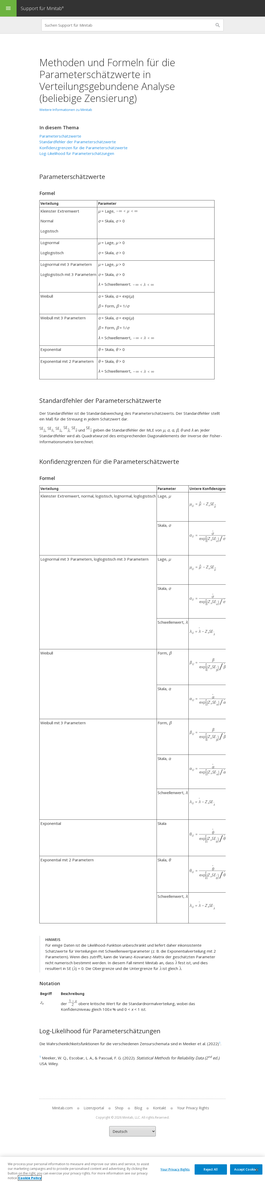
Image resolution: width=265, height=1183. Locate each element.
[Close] (256, 1170)
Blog (138, 1107)
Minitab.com (62, 1107)
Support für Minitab (42, 8)
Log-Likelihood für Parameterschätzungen (76, 153)
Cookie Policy (29, 1178)
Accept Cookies (246, 1169)
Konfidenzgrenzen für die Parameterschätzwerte (83, 147)
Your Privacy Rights (175, 1169)
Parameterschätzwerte (60, 136)
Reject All (210, 1169)
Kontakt (159, 1107)
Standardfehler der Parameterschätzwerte (77, 141)
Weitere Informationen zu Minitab (65, 109)
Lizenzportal (94, 1107)
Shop (119, 1107)
